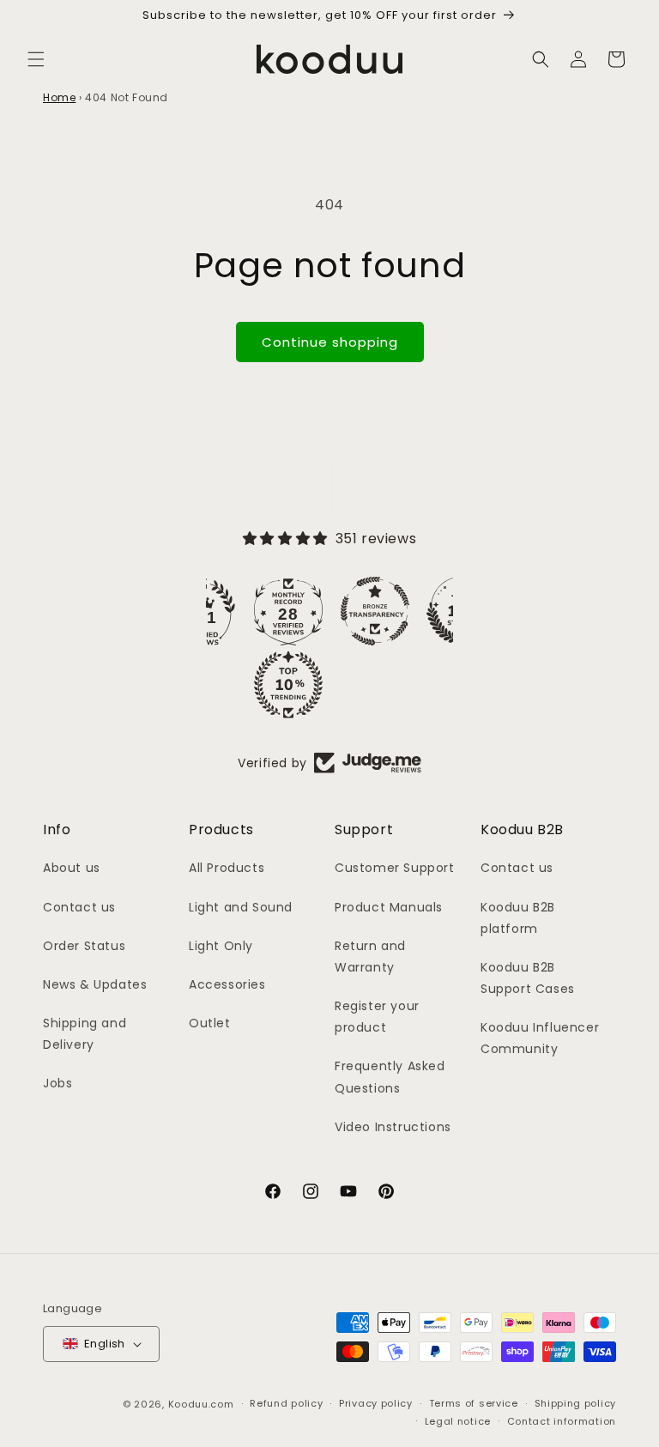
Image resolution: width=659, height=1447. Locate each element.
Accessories (227, 984)
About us (71, 867)
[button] (36, 59)
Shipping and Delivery (84, 1033)
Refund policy (286, 1403)
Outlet (210, 1023)
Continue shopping (330, 342)
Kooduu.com (201, 1404)
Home (59, 97)
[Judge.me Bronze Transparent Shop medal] (375, 611)
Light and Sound (241, 907)
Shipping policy (576, 1403)
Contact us (79, 907)
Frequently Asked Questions (390, 1076)
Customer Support (395, 867)
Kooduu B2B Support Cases (528, 978)
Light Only (221, 945)
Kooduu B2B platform (518, 918)
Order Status (84, 945)
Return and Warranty (370, 956)
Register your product (377, 1016)
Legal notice (458, 1421)
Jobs (57, 1083)
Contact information (561, 1421)
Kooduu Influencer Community (540, 1038)
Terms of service (473, 1403)
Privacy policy (376, 1403)
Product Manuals (389, 907)
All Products (226, 867)
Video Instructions (393, 1126)
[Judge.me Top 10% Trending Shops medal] (288, 685)
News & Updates (95, 984)
